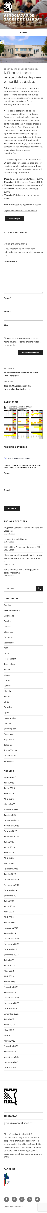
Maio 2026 (9, 793)
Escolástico (9, 643)
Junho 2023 (9, 965)
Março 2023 (9, 982)
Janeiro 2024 (10, 933)
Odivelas (8, 707)
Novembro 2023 (11, 944)
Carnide (7, 621)
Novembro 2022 (11, 1003)
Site (6, 325)
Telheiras (8, 745)
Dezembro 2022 (11, 998)
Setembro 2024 (11, 896)
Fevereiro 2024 (11, 928)
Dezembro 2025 (11, 820)
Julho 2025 (9, 842)
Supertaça (8, 734)
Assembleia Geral (12, 610)
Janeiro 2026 (10, 815)
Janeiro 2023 (10, 992)
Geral (6, 653)
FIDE (6, 648)
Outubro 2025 (10, 831)
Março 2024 (9, 922)
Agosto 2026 (10, 777)
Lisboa (7, 675)
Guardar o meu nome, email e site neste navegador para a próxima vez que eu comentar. (22, 341)
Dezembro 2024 (11, 879)
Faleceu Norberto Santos (15, 539)
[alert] (23, 458)
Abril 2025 (9, 858)
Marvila (7, 691)
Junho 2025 (9, 847)
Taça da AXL (9, 739)
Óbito (6, 702)
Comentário (10, 261)
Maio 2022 (9, 1030)
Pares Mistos (10, 718)
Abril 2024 (9, 917)
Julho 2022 (9, 1019)
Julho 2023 (9, 960)
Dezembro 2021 (11, 1057)
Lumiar (7, 686)
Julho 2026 (9, 783)
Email (7, 311)
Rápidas (7, 723)
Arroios (7, 605)
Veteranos (9, 761)
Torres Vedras (10, 750)
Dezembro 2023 (11, 939)
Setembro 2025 (11, 836)
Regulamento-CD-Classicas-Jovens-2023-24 (20, 211)
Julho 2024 (9, 901)
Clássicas (13, 233)
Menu (24, 32)
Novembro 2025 (11, 826)
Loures (7, 680)
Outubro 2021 (10, 1068)
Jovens (23, 233)
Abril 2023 (9, 976)
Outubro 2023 (10, 949)
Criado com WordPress (13, 1207)
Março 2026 (9, 804)
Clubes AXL (9, 637)
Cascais (7, 626)
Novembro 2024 (11, 885)
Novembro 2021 (11, 1062)
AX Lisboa (33, 69)
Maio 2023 (9, 971)
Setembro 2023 (11, 955)
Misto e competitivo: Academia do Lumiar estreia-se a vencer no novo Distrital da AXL (23, 558)
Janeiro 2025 (10, 874)
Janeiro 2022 (10, 1051)
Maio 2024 (9, 912)
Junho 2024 (9, 906)
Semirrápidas (10, 729)
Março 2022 (9, 1041)
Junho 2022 (9, 1025)
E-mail (7, 490)
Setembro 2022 (11, 1014)
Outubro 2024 (10, 890)
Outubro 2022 (10, 1008)
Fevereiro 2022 (11, 1046)
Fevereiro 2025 (11, 869)
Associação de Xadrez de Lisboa (22, 17)
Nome (7, 298)
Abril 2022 (9, 1035)
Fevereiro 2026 (11, 809)
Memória (8, 696)
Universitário (10, 755)
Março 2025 (9, 863)
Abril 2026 (9, 799)
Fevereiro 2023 (11, 987)
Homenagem (10, 659)
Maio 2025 (9, 852)
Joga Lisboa (9, 664)
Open (6, 712)
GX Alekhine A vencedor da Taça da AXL (22, 547)
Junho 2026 (9, 788)
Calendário (9, 616)
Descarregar (14, 218)
